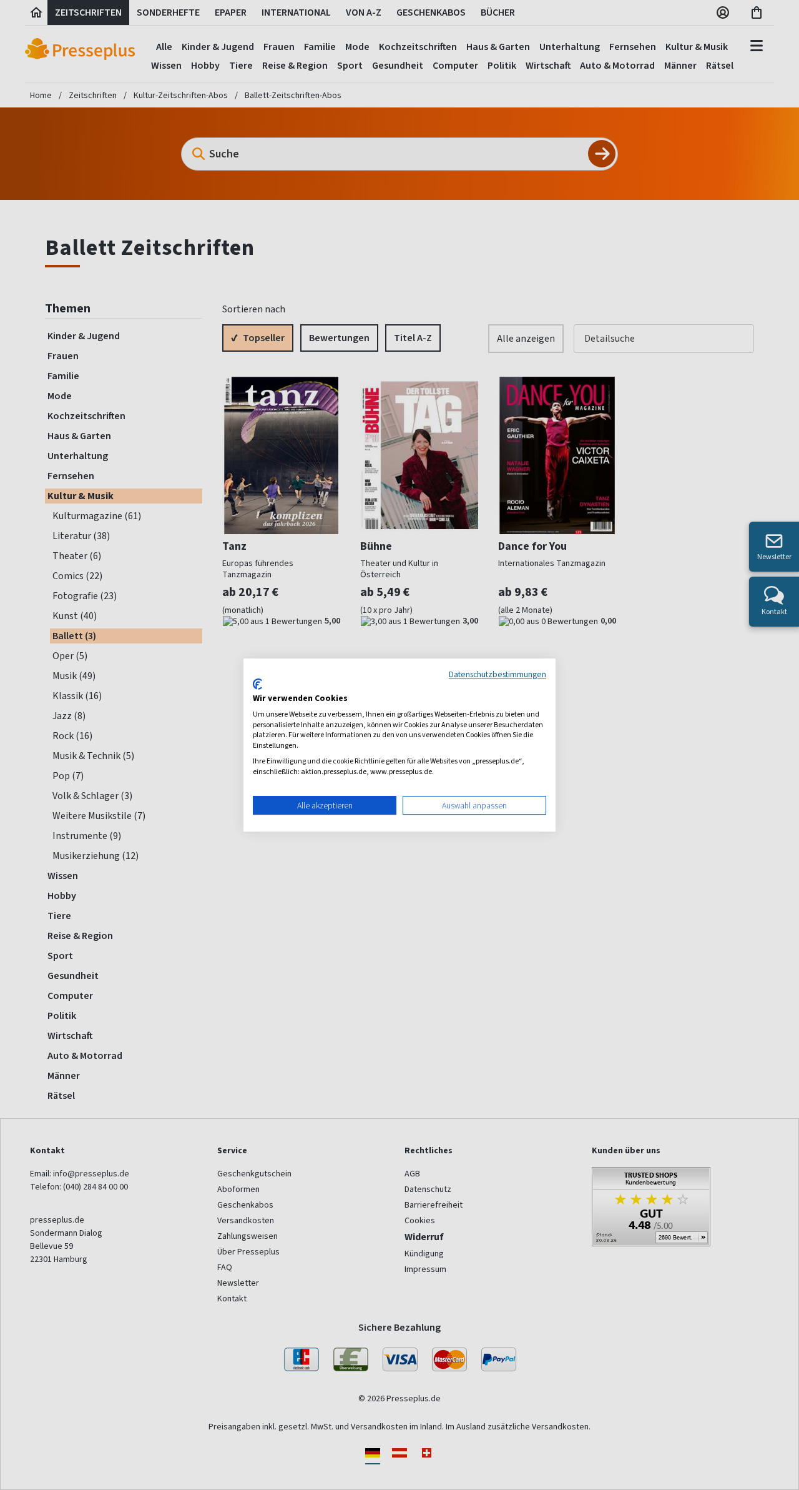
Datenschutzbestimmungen (497, 674)
